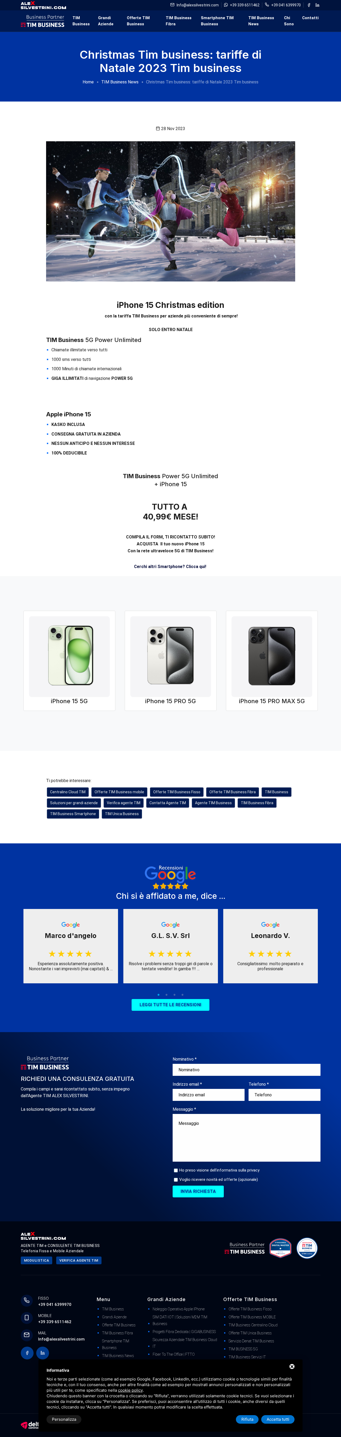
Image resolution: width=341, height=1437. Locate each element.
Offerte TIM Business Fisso (176, 792)
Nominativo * (185, 1059)
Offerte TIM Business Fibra (232, 792)
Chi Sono (289, 20)
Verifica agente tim (78, 1260)
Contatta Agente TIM (167, 803)
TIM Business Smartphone (73, 814)
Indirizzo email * (187, 1084)
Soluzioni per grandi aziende (74, 803)
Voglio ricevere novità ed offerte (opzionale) (218, 1179)
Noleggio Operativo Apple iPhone (179, 1309)
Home (88, 81)
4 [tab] (182, 995)
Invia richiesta (198, 1191)
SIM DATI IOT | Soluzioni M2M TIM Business (180, 1320)
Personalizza (64, 1419)
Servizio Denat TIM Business (251, 1341)
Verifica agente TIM (123, 803)
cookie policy (130, 1390)
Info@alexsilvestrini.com (198, 5)
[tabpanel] (71, 946)
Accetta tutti (278, 1419)
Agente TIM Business (213, 803)
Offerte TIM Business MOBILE (252, 1317)
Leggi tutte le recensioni (170, 1004)
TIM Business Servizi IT (247, 1357)
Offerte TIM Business (138, 20)
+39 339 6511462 (244, 5)
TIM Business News (261, 20)
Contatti (310, 17)
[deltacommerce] (31, 1424)
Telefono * (259, 1084)
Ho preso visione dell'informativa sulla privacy (219, 1170)
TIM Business (81, 20)
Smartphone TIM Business (217, 20)
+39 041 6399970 (286, 5)
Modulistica (36, 1260)
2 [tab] (166, 995)
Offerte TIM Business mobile (119, 792)
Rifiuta (247, 1419)
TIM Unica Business (122, 814)
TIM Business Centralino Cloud (253, 1325)
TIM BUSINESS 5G (243, 1349)
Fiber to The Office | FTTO (174, 1354)
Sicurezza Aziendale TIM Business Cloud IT (185, 1343)
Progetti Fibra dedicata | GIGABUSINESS (184, 1332)
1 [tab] (158, 995)
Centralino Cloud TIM (68, 792)
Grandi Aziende (105, 20)
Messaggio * (184, 1109)
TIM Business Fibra (179, 20)
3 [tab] (174, 995)
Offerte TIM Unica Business (250, 1333)
